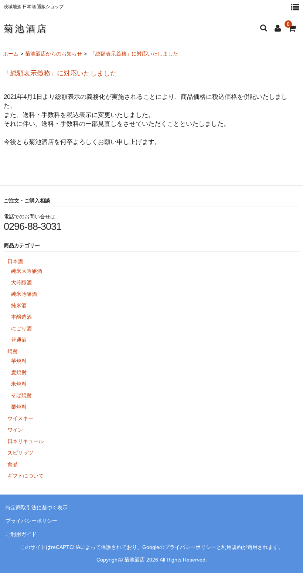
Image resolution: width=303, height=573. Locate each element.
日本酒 (15, 261)
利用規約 (231, 547)
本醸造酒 (21, 317)
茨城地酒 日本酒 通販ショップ (34, 6)
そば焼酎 (21, 395)
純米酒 (19, 305)
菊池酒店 (26, 28)
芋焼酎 (19, 361)
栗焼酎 (19, 407)
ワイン (15, 430)
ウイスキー (20, 418)
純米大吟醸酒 (26, 271)
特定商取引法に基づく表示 (37, 507)
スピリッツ (20, 453)
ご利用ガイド (21, 534)
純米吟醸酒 (24, 294)
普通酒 (19, 340)
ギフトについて (25, 476)
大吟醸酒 (21, 282)
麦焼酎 (19, 372)
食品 (12, 464)
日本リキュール (25, 441)
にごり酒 (21, 328)
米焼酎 (19, 384)
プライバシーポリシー (31, 521)
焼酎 (12, 351)
